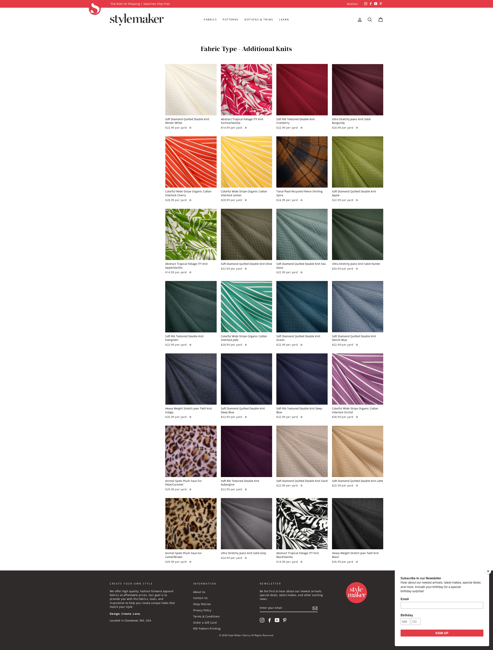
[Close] (488, 571)
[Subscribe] (315, 608)
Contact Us (200, 598)
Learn (284, 19)
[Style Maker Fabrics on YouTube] (277, 620)
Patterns (231, 19)
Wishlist (352, 4)
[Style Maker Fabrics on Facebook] (269, 620)
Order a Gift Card (205, 622)
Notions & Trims (258, 19)
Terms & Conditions (206, 616)
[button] (190, 127)
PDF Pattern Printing (207, 628)
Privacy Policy (202, 610)
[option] (246, 4)
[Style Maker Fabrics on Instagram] (262, 620)
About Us (199, 592)
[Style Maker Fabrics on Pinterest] (284, 620)
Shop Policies (202, 604)
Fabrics (210, 19)
